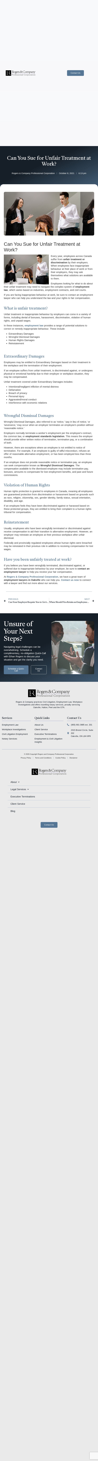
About (14, 782)
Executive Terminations (23, 796)
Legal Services (18, 789)
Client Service (18, 804)
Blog (13, 811)
